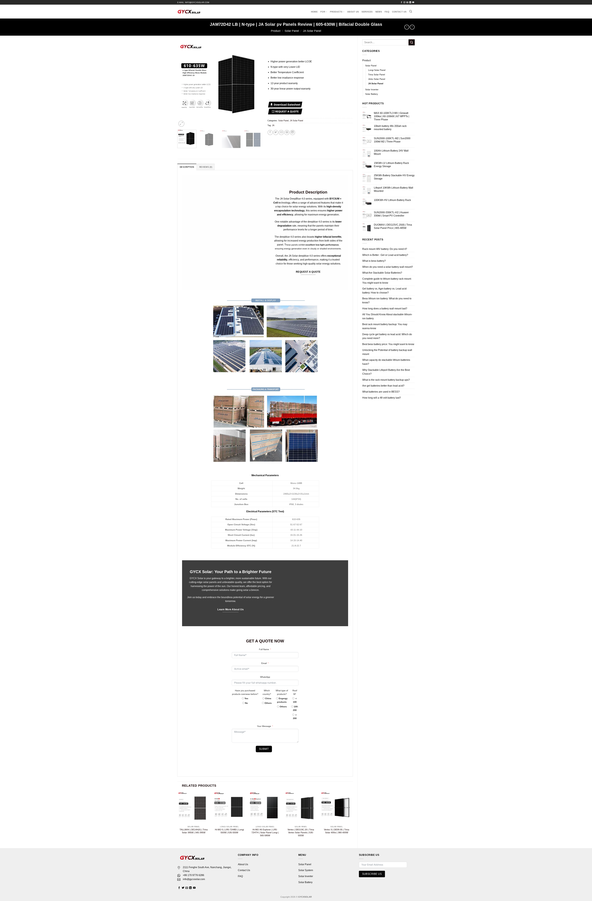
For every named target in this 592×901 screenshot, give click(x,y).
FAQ (387, 11)
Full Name (264, 649)
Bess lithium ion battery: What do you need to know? (386, 268)
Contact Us (399, 11)
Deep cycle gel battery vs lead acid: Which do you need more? (387, 304)
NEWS (378, 11)
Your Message (264, 726)
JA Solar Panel (312, 30)
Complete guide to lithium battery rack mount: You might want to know (386, 249)
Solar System (305, 870)
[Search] (410, 11)
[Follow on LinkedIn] (410, 2)
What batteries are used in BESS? (381, 360)
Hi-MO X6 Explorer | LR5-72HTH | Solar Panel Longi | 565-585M (265, 832)
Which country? (267, 692)
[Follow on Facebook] (401, 2)
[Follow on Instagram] (404, 2)
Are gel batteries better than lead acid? (383, 354)
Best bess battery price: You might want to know (388, 312)
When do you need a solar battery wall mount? (387, 235)
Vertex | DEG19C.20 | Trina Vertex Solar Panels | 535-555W (301, 832)
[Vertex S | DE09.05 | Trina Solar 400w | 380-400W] (336, 807)
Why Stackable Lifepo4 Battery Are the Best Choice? (386, 340)
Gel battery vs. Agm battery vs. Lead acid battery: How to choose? (384, 259)
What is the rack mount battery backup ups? (386, 348)
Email (264, 663)
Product (275, 30)
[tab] (186, 167)
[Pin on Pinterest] (286, 132)
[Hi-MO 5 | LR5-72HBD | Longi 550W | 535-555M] (229, 807)
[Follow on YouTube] (413, 2)
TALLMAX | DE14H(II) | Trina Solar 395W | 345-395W (194, 831)
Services (367, 11)
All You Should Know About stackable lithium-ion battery (387, 284)
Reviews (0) (205, 167)
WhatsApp (265, 677)
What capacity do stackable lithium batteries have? (386, 330)
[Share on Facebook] (270, 132)
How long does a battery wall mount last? (384, 276)
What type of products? (282, 692)
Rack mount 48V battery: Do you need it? (384, 217)
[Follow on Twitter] (183, 887)
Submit (264, 749)
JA (273, 125)
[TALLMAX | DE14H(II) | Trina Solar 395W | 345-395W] (193, 807)
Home (314, 11)
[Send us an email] (407, 2)
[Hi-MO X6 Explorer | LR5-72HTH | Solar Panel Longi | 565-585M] (265, 807)
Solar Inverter (305, 876)
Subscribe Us (372, 874)
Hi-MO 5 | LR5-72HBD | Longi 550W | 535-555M (229, 831)
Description (187, 167)
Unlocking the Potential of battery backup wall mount (387, 320)
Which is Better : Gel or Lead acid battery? (385, 223)
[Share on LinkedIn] (292, 132)
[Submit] (412, 42)
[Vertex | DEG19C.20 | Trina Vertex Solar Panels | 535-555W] (300, 807)
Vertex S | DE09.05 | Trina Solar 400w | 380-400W (336, 831)
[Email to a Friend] (281, 132)
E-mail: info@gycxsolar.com (193, 2)
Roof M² (294, 692)
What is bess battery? (374, 229)
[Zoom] (181, 124)
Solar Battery (305, 882)
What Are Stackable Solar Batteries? (382, 241)
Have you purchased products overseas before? (245, 692)
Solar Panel (292, 30)
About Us (353, 11)
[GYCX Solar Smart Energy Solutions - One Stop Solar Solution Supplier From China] (189, 11)
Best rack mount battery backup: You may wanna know (384, 294)
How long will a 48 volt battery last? (381, 365)
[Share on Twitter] (275, 132)
